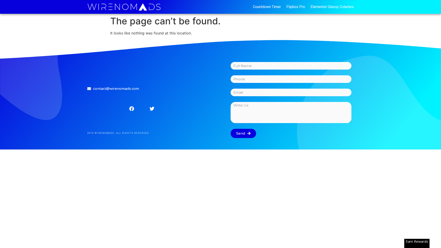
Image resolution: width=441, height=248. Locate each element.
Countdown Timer (267, 7)
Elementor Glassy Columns (332, 7)
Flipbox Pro (295, 7)
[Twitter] (151, 108)
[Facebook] (131, 108)
